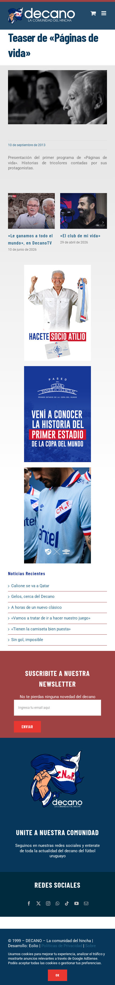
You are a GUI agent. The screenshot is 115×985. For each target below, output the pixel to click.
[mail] (86, 903)
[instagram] (48, 903)
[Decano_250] (57, 469)
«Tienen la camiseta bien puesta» (41, 629)
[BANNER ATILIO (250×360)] (57, 266)
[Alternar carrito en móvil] (93, 13)
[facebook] (29, 903)
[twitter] (38, 903)
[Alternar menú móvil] (104, 13)
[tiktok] (67, 903)
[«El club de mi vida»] (83, 211)
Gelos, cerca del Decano (33, 596)
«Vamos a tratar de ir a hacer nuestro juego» (50, 618)
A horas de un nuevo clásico (36, 607)
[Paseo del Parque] (57, 368)
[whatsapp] (57, 903)
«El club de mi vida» (80, 235)
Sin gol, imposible (27, 639)
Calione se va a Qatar (30, 585)
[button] (12, 222)
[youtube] (76, 903)
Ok (57, 975)
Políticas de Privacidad (61, 945)
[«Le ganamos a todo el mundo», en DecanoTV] (31, 211)
